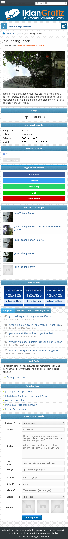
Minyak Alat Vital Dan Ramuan (21, 404)
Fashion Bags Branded (20, 26)
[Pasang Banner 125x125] (13, 296)
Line (34, 192)
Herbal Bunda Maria (16, 409)
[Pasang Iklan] (64, 26)
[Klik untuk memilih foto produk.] (28, 506)
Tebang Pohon (12, 159)
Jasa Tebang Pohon (24, 213)
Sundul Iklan (34, 198)
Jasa (7, 153)
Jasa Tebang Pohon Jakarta (29, 239)
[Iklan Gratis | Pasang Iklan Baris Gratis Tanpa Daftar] (34, 19)
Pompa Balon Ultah (15, 400)
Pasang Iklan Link (16, 377)
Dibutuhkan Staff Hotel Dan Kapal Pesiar (26, 395)
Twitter (34, 180)
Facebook (34, 174)
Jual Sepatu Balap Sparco (18, 391)
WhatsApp (34, 186)
